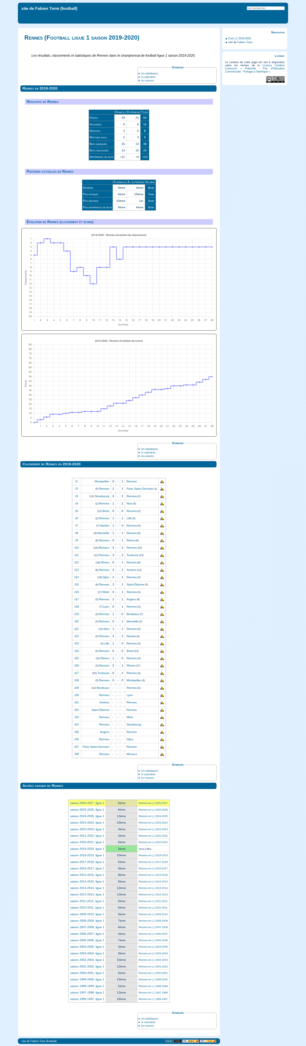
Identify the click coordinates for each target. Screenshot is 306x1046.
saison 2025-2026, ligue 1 (87, 809)
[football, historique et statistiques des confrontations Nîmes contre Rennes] (162, 562)
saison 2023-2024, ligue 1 (87, 822)
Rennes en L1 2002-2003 (153, 960)
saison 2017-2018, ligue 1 (87, 862)
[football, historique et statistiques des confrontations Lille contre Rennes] (162, 643)
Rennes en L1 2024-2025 (153, 816)
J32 (76, 709)
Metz (106, 592)
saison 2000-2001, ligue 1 (87, 973)
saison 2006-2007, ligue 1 (87, 933)
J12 (76, 562)
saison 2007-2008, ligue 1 (87, 927)
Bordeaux (133, 614)
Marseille (103, 533)
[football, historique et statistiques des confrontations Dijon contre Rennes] (162, 577)
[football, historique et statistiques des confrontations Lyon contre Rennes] (162, 606)
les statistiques (149, 73)
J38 (76, 754)
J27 (76, 673)
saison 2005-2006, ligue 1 (87, 940)
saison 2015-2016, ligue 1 (87, 874)
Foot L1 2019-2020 (239, 38)
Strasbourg (102, 496)
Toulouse (132, 555)
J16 (76, 592)
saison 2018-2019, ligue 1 (87, 855)
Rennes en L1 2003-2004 (153, 953)
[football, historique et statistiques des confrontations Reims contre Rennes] (162, 658)
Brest (105, 511)
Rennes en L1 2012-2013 (153, 894)
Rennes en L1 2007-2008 (153, 927)
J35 (76, 732)
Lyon (106, 606)
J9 (76, 540)
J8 (76, 533)
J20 (76, 621)
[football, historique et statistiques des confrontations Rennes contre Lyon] (162, 695)
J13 (76, 570)
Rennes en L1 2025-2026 (153, 809)
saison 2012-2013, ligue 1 (87, 894)
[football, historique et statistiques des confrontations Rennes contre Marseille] (162, 621)
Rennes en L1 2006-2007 (153, 933)
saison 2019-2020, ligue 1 (87, 848)
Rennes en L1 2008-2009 (153, 920)
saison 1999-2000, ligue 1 (87, 979)
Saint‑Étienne (135, 584)
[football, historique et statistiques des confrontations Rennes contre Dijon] (162, 739)
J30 (76, 695)
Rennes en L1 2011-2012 (153, 901)
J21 (76, 628)
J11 (76, 555)
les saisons (147, 80)
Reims (131, 540)
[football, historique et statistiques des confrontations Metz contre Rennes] (162, 592)
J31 (76, 702)
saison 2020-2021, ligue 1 (87, 842)
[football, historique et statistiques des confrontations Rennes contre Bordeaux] (162, 614)
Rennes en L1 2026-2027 (153, 803)
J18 (76, 606)
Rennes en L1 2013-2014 (153, 888)
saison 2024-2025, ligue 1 (87, 816)
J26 (76, 665)
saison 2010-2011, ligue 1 (87, 907)
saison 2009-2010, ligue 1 (87, 914)
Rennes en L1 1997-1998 (153, 992)
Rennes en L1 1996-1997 (153, 999)
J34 (76, 724)
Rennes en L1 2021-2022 (153, 835)
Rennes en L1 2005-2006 (153, 940)
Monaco (104, 547)
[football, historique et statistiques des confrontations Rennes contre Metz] (162, 717)
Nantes (104, 525)
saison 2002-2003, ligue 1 (87, 959)
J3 (76, 496)
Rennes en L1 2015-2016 (153, 875)
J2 (76, 488)
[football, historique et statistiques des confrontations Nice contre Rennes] (162, 628)
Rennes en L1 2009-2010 (153, 914)
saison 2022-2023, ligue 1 (87, 829)
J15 (76, 584)
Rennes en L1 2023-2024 (153, 822)
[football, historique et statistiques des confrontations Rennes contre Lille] (162, 518)
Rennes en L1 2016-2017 (153, 868)
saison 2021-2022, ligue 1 (87, 835)
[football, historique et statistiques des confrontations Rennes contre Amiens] (162, 570)
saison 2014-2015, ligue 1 (87, 881)
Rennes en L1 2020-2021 (153, 842)
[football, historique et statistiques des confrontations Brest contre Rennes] (162, 511)
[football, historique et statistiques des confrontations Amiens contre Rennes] (162, 702)
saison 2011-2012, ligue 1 (87, 901)
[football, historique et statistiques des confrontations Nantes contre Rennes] (162, 525)
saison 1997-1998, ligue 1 (87, 992)
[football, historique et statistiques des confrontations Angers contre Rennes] (162, 732)
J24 (76, 651)
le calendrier (148, 77)
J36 (76, 739)
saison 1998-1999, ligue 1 (87, 986)
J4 (76, 503)
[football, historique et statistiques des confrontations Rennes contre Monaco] (162, 754)
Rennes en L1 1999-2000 (153, 979)
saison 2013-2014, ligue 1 (87, 888)
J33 (76, 717)
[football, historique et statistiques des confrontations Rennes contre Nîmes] (162, 665)
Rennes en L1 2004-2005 (153, 946)
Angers (131, 599)
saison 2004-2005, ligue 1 (87, 946)
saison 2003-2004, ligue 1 (87, 953)
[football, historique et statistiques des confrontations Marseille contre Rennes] (162, 533)
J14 (76, 577)
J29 (76, 687)
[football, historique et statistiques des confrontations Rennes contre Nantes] (162, 636)
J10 (76, 547)
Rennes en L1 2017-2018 (153, 862)
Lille (129, 518)
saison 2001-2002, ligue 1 (87, 966)
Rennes (132, 481)
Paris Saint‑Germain (140, 488)
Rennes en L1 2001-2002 (153, 966)
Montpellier (102, 481)
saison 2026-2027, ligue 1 (87, 803)
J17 (76, 599)
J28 (76, 680)
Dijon (106, 577)
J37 (76, 746)
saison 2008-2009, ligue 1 (87, 920)
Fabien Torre (244, 42)
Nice (129, 503)
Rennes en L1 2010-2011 (153, 907)
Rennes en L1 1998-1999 (153, 986)
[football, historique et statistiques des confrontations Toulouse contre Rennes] (162, 673)
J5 (76, 511)
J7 (76, 525)
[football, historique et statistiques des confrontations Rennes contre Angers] (162, 599)
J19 (76, 614)
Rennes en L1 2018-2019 (153, 855)
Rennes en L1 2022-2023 (153, 829)
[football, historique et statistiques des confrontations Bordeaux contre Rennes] (162, 687)
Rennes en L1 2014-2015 (153, 881)
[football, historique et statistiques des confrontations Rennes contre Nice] (162, 503)
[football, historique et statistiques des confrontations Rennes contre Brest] (162, 651)
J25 (76, 658)
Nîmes (105, 562)
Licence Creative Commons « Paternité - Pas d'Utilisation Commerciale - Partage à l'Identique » (255, 68)
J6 (76, 518)
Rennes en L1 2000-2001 (153, 973)
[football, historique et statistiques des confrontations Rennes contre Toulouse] (162, 555)
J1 (76, 481)
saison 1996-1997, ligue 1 (87, 999)
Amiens (131, 570)
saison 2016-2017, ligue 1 (87, 868)
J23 (76, 643)
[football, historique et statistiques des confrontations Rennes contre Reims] (162, 540)
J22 (76, 636)
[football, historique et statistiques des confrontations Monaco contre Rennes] (162, 547)
